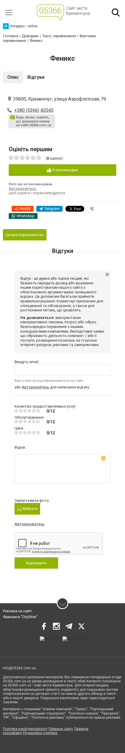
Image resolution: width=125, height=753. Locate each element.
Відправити (36, 563)
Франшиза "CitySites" (20, 617)
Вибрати (30, 508)
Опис (13, 77)
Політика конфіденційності (25, 729)
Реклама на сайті (17, 611)
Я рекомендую (64, 170)
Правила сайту (61, 729)
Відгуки (35, 77)
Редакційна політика (40, 733)
